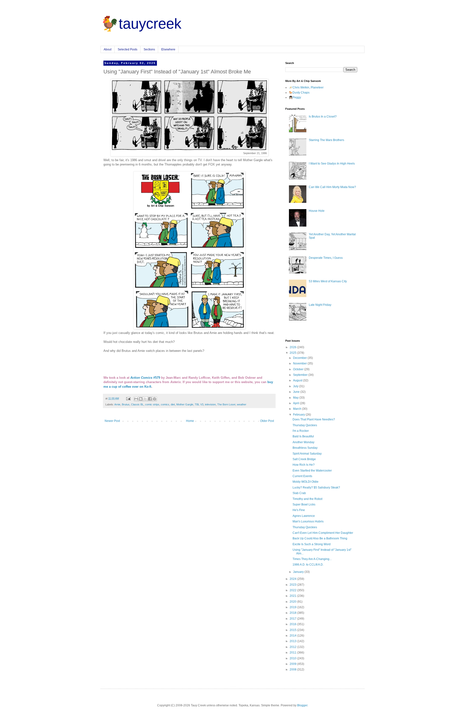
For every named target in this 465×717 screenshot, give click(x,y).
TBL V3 (199, 404)
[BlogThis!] (140, 398)
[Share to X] (145, 398)
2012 (293, 647)
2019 (293, 607)
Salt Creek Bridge (304, 459)
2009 (293, 664)
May (296, 397)
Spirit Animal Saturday (307, 453)
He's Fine (299, 510)
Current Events (302, 476)
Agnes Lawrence (304, 516)
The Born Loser (226, 404)
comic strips (152, 404)
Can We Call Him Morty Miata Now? (332, 187)
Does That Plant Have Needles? (314, 419)
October (298, 369)
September (300, 375)
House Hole (317, 211)
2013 (293, 641)
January (298, 572)
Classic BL (137, 404)
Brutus (126, 404)
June (296, 392)
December (300, 358)
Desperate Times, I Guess (326, 258)
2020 (293, 601)
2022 (293, 590)
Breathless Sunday (305, 447)
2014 (293, 635)
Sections (149, 49)
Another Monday (303, 442)
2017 (293, 618)
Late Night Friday (320, 305)
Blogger (302, 705)
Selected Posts (127, 49)
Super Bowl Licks (304, 504)
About (107, 49)
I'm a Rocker (301, 431)
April (296, 403)
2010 (293, 658)
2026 (293, 347)
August (298, 380)
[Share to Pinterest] (154, 398)
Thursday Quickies (305, 425)
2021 (293, 596)
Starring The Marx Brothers (326, 140)
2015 (293, 630)
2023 (293, 584)
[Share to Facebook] (149, 398)
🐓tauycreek (141, 24)
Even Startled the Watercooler (312, 470)
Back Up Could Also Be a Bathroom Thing (320, 538)
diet (173, 404)
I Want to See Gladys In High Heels (332, 163)
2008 (293, 669)
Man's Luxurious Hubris (308, 521)
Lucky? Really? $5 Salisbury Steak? (316, 487)
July (296, 386)
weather (241, 404)
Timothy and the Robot (307, 499)
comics (165, 404)
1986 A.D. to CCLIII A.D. (308, 564)
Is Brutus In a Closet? (323, 116)
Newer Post (112, 421)
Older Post (267, 421)
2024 (293, 579)
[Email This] (136, 398)
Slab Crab (299, 493)
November (300, 363)
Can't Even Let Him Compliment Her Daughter (323, 533)
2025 (293, 353)
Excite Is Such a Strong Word (312, 544)
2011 (293, 652)
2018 (293, 613)
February (299, 414)
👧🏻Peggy (295, 97)
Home (190, 421)
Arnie (117, 404)
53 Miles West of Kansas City (328, 281)
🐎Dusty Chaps (299, 92)
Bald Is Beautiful (303, 436)
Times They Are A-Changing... (312, 559)
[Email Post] (128, 398)
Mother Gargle (184, 404)
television (210, 404)
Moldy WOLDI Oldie (305, 481)
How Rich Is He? (304, 464)
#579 (145, 377)
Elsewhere (168, 49)
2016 (293, 624)
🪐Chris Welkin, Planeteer (306, 87)
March (297, 408)
